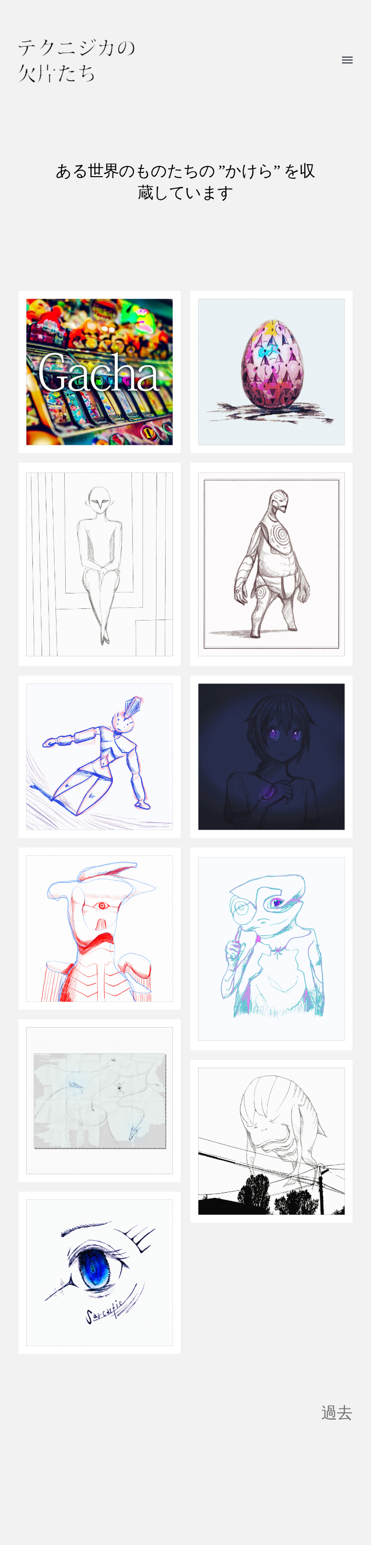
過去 (336, 1413)
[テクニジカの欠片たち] (76, 61)
